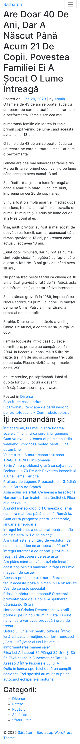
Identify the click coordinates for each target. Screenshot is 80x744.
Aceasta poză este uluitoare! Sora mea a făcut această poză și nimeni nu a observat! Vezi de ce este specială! (40, 583)
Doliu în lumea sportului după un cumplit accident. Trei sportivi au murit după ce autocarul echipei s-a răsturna (37, 673)
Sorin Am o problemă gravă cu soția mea (37, 465)
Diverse (26, 396)
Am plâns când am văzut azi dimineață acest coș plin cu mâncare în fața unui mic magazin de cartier (38, 567)
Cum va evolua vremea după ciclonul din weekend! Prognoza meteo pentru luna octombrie (37, 444)
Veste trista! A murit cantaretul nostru (34, 455)
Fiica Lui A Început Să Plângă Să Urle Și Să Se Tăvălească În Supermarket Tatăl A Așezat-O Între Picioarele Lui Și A (39, 657)
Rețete (17, 704)
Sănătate (19, 714)
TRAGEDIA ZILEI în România (26, 460)
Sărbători (12, 4)
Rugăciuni (20, 709)
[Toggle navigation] (70, 4)
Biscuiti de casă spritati (22, 402)
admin (60, 99)
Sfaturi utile (22, 720)
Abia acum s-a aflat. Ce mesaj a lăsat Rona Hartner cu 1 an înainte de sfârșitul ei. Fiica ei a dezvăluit (39, 497)
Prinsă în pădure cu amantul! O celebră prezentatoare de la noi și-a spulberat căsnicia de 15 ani (35, 599)
